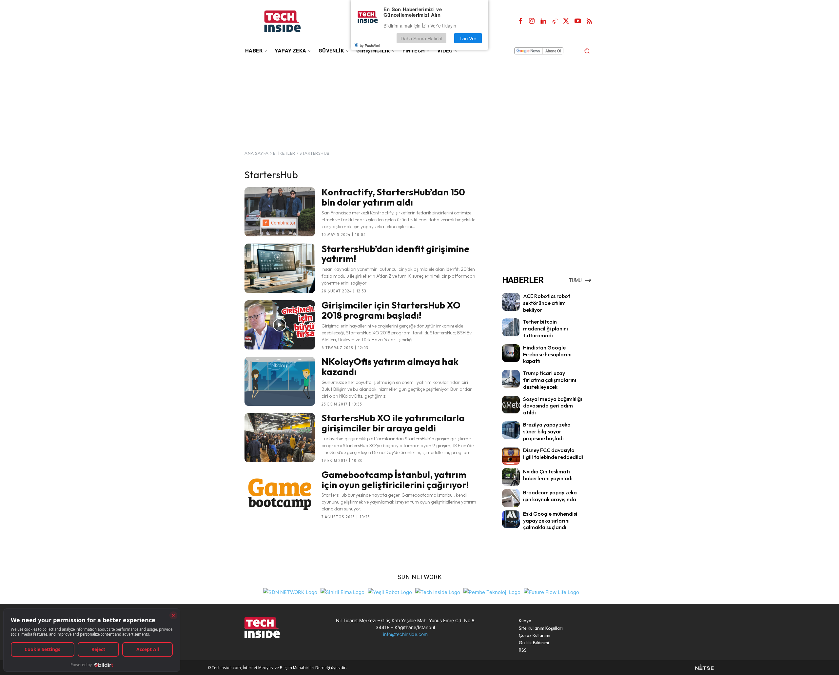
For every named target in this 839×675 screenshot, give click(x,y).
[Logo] (291, 21)
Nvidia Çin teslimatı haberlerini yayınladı (548, 475)
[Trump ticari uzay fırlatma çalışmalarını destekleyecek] (511, 378)
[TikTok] (555, 21)
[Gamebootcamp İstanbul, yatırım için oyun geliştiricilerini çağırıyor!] (279, 494)
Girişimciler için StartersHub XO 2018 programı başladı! (391, 310)
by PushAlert (370, 45)
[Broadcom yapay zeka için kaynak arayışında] (511, 498)
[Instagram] (532, 21)
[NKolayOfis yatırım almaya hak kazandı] (279, 381)
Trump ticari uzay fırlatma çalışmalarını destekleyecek (549, 380)
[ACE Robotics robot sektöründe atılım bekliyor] (511, 301)
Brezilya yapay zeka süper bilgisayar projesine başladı (547, 431)
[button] (587, 50)
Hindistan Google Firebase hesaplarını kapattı (547, 354)
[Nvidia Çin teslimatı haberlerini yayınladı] (511, 477)
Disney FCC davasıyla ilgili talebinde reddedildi (553, 453)
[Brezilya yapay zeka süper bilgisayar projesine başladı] (511, 430)
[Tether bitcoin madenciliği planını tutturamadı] (511, 327)
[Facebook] (520, 21)
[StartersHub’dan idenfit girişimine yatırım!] (279, 268)
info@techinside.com (405, 634)
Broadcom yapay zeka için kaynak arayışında (550, 496)
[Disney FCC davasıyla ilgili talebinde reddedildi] (511, 456)
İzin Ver (468, 38)
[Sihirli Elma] (342, 592)
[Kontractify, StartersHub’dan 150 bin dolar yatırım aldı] (279, 211)
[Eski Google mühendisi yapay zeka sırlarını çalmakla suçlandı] (511, 519)
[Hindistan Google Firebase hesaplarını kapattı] (511, 353)
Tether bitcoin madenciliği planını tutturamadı (545, 328)
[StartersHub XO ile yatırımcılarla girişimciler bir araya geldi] (279, 437)
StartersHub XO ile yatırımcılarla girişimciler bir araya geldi (393, 423)
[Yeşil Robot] (390, 592)
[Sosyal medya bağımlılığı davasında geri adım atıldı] (511, 404)
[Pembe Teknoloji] (491, 592)
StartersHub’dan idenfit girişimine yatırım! (395, 254)
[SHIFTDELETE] (290, 592)
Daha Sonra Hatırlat (421, 38)
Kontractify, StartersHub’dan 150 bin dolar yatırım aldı (393, 197)
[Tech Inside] (437, 592)
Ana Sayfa (256, 153)
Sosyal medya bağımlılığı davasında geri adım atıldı (552, 406)
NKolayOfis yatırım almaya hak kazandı (390, 366)
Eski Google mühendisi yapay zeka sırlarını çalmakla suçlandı (550, 520)
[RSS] (589, 21)
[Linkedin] (543, 21)
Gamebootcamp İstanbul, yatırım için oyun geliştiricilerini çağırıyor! (395, 479)
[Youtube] (578, 21)
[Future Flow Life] (551, 592)
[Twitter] (566, 21)
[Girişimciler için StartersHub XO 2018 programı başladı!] (279, 324)
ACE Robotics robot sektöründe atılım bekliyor (546, 303)
